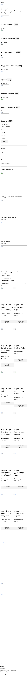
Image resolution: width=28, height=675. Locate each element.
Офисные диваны (6, 632)
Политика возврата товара (9, 655)
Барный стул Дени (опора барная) (19, 472)
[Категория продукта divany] (14, 274)
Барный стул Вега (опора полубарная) (6, 432)
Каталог (3, 613)
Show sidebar (7, 279)
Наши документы (6, 658)
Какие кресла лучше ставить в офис (11, 599)
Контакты (4, 619)
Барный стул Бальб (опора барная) (19, 307)
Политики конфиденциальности (10, 652)
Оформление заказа (7, 649)
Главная (3, 607)
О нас (2, 616)
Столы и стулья (5, 641)
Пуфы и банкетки (6, 638)
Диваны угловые (6, 627)
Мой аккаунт (4, 646)
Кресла (3, 635)
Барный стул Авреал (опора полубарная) (7, 307)
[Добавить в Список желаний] (3, 318)
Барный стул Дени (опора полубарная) (6, 513)
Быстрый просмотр (3, 325)
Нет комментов (12, 591)
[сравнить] (3, 302)
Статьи (3, 610)
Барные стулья (5, 313)
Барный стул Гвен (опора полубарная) (6, 472)
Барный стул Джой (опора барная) (19, 513)
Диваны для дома (6, 624)
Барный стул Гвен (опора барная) (19, 432)
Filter (4, 141)
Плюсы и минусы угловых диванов (11, 588)
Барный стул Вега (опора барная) (19, 391)
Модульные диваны (7, 630)
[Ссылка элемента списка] (14, 561)
